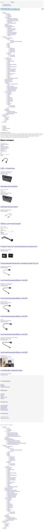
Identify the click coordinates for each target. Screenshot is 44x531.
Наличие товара (3, 148)
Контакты (4, 121)
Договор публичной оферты (13, 444)
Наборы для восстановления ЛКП (11, 22)
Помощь (4, 116)
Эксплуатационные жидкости (11, 490)
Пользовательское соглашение (11, 30)
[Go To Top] (0, 530)
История (9, 14)
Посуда (8, 67)
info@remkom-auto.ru (7, 5)
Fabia (8, 39)
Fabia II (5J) (12, 42)
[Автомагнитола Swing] (7, 202)
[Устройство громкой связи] (7, 366)
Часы (8, 75)
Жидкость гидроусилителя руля (13, 491)
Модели (8, 65)
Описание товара (4, 146)
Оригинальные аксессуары (12, 19)
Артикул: (2, 145)
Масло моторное (10, 86)
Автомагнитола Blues (9, 186)
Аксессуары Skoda (8, 37)
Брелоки (9, 59)
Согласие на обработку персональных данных (12, 33)
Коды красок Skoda (9, 79)
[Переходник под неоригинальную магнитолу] (7, 242)
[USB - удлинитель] (4, 164)
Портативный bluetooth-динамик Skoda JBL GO (19, 263)
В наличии (2, 149)
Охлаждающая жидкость (12, 88)
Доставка (7, 119)
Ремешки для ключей (11, 68)
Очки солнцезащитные (12, 66)
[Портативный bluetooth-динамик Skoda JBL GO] (7, 259)
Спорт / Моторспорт (11, 71)
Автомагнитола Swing (9, 206)
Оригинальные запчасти (12, 18)
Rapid (8, 45)
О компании (7, 13)
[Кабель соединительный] (7, 219)
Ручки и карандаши (11, 70)
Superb (8, 54)
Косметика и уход (8, 80)
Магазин (4, 12)
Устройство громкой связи (11, 370)
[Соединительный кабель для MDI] (7, 276)
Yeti (8, 57)
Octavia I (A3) (12, 48)
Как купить (7, 117)
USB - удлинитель (7, 168)
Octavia (8, 47)
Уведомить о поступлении (5, 172)
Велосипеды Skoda (11, 111)
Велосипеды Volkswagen (12, 112)
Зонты (8, 63)
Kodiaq (8, 44)
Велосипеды (7, 110)
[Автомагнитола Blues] (7, 182)
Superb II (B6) (12, 55)
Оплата (6, 118)
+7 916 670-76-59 (6, 4)
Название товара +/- (4, 144)
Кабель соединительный (10, 223)
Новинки (7, 109)
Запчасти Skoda (8, 91)
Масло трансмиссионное (12, 87)
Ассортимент (7, 17)
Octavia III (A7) (12, 50)
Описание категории (4, 147)
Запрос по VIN (5, 114)
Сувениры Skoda (8, 58)
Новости (6, 24)
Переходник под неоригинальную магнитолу (18, 246)
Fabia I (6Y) (12, 40)
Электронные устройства (12, 78)
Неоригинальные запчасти (12, 20)
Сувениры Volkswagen (9, 113)
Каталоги (4, 36)
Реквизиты (9, 16)
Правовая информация (9, 26)
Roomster (9, 52)
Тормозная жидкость (11, 90)
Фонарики (9, 74)
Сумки (8, 72)
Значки (8, 62)
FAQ (6, 120)
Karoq (8, 43)
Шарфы (8, 76)
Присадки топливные (11, 89)
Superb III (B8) (12, 56)
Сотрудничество (8, 25)
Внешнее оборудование (17, 41)
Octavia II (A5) (12, 49)
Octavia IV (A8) (12, 51)
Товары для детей (11, 73)
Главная (4, 126)
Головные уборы (10, 60)
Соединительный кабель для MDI (14, 280)
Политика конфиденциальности (11, 28)
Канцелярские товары (11, 64)
